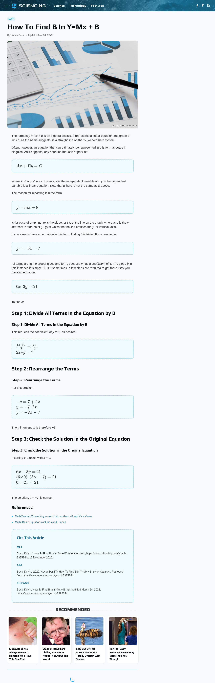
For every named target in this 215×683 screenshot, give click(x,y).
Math (11, 19)
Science (59, 5)
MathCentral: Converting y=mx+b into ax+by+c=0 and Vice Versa (53, 516)
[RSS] (208, 6)
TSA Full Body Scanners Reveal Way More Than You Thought (122, 654)
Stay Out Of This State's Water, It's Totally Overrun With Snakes (88, 654)
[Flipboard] (203, 6)
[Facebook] (197, 6)
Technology (77, 5)
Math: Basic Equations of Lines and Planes (40, 522)
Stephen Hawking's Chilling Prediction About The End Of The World (55, 654)
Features (97, 5)
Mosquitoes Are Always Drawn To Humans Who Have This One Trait (20, 654)
